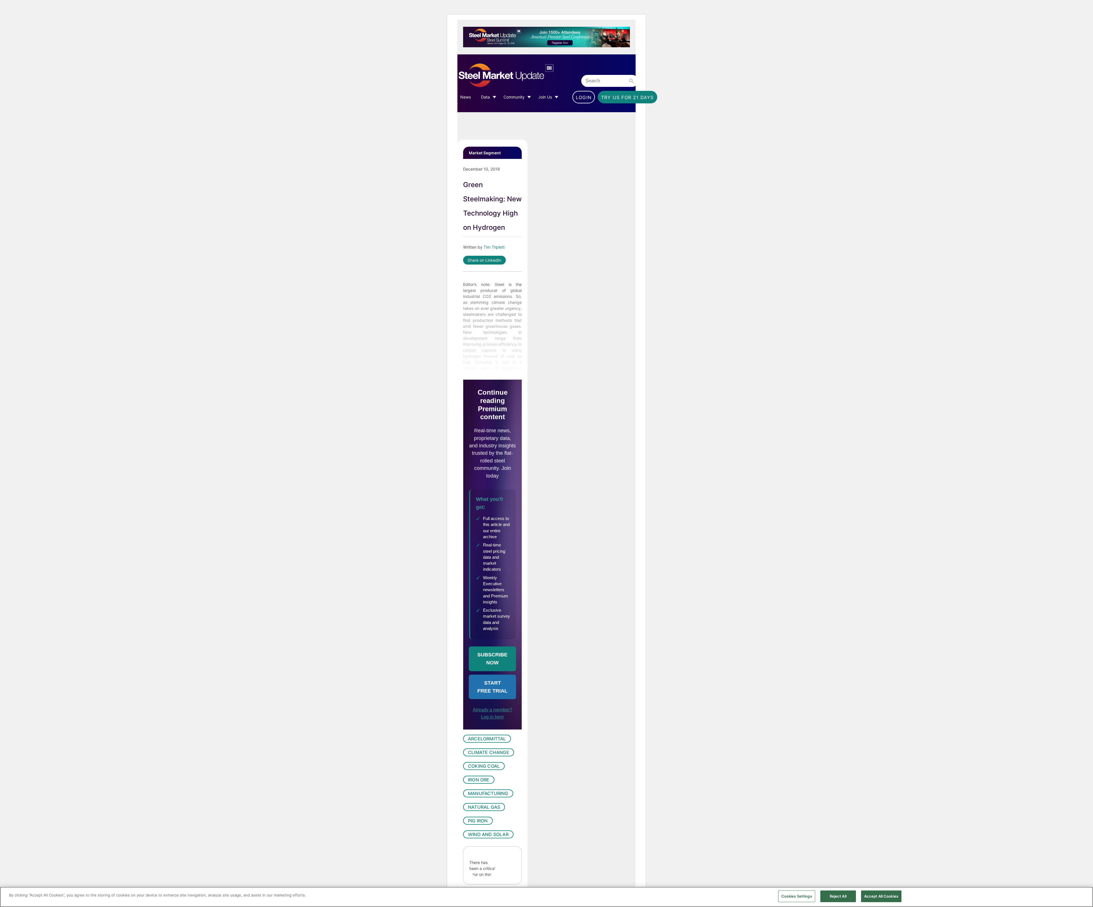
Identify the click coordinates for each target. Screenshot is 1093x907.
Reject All (838, 896)
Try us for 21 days (627, 97)
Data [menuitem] (485, 97)
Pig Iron (478, 821)
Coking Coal (484, 766)
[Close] (1084, 896)
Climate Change (488, 752)
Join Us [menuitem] (545, 97)
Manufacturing (488, 793)
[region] (546, 897)
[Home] (517, 75)
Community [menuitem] (514, 97)
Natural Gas (484, 807)
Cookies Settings (796, 896)
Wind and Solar (488, 834)
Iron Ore (479, 780)
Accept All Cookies (881, 896)
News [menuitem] (465, 97)
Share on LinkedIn (484, 260)
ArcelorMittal (487, 739)
